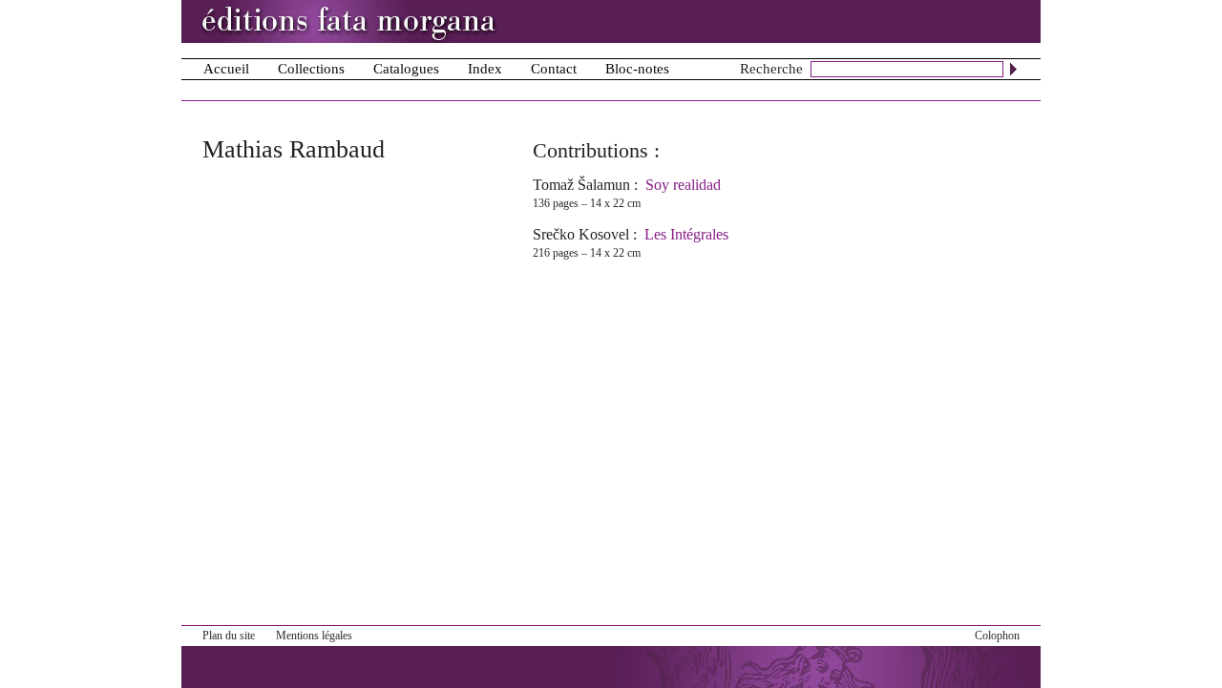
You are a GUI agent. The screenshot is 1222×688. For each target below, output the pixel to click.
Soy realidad (683, 185)
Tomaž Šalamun (581, 185)
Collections (311, 68)
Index (485, 68)
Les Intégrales (686, 234)
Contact (554, 68)
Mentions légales (314, 635)
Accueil (226, 68)
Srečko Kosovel (581, 234)
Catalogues (406, 68)
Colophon (997, 635)
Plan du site (228, 635)
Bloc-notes (637, 68)
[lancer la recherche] (1013, 68)
